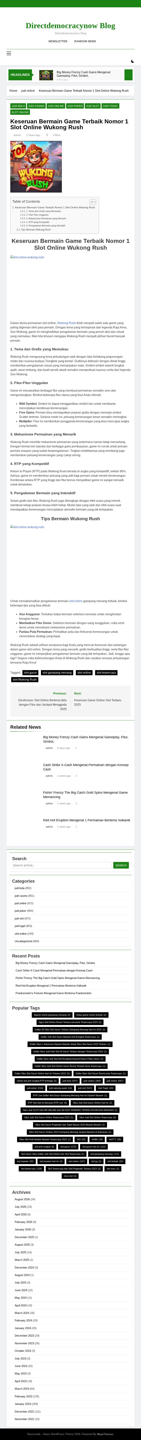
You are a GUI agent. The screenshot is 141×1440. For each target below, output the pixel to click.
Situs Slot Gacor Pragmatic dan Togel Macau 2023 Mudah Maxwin (70, 1125)
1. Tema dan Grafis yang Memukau (43, 211)
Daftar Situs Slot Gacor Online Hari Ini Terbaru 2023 (42, 1073)
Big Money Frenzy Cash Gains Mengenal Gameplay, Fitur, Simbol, (83, 73)
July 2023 (20, 1358)
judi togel (110, 106)
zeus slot (70, 1176)
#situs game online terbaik (91, 1015)
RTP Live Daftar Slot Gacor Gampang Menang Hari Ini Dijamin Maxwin (70, 1095)
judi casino (36, 106)
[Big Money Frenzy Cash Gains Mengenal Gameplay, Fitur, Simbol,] (46, 77)
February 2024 (23, 1320)
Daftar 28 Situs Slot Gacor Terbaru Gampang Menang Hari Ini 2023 (70, 1029)
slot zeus (113, 1168)
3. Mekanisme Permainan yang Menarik (46, 218)
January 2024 (23, 1328)
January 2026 (23, 1229)
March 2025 (22, 1259)
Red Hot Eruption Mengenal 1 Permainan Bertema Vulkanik (86, 820)
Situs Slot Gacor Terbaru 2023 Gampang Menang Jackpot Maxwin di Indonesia (70, 1132)
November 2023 (24, 1343)
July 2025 (20, 1252)
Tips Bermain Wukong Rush (36, 229)
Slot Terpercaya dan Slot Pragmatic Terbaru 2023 (74, 1168)
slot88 (97, 1139)
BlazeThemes (105, 1434)
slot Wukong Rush (25, 679)
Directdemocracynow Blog (70, 25)
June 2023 (21, 1366)
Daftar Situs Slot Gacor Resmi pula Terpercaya (101, 1073)
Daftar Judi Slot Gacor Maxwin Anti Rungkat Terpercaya (70, 1037)
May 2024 (21, 1297)
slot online (20, 112)
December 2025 (24, 1237)
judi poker (75, 106)
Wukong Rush (66, 323)
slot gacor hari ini (94, 1146)
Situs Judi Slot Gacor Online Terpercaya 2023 (48, 1117)
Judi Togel (105, 1088)
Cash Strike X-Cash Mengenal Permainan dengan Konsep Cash (54, 970)
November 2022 (24, 1419)
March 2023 (22, 1388)
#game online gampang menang (52, 1015)
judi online (56, 106)
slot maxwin (25, 1161)
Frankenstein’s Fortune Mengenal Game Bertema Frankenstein (53, 993)
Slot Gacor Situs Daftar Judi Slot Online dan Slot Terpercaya (52, 1154)
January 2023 (23, 1403)
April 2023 (21, 1381)
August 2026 (22, 1199)
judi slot (92, 106)
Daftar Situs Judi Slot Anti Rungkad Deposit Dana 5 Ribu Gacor (70, 1059)
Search (121, 865)
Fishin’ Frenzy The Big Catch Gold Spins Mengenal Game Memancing (58, 977)
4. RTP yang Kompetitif (37, 222)
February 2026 (23, 1221)
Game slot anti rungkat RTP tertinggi (37, 1081)
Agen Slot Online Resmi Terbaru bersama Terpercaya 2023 (70, 1022)
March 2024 (22, 1312)
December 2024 (24, 1267)
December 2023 (24, 1335)
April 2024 (21, 1305)
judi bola (18, 106)
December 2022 (24, 1411)
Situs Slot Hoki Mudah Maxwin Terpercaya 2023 (45, 1139)
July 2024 (20, 1282)
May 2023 (21, 1373)
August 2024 (22, 1275)
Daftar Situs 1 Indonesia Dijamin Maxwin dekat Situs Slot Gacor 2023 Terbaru (70, 1044)
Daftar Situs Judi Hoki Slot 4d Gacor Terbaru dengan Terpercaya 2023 (70, 1051)
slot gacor (30, 672)
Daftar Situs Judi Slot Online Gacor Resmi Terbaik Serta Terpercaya (70, 1066)
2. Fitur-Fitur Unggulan (37, 215)
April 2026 (21, 1214)
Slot (81, 1139)
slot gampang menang (57, 672)
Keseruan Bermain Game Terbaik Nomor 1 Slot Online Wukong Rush (55, 207)
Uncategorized (23, 941)
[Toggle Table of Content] (91, 202)
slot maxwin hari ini (51, 1161)
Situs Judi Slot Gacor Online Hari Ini (92, 1103)
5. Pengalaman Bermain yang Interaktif (45, 225)
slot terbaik (115, 1161)
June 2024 (21, 1290)
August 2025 (22, 1244)
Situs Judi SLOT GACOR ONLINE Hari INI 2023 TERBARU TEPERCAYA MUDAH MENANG (70, 1110)
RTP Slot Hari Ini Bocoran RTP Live (47, 1103)
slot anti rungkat (44, 1146)
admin (17, 135)
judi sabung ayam (60, 1088)
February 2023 (23, 1396)
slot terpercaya (106, 672)
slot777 (115, 1139)
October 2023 (23, 1350)
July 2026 (20, 1206)
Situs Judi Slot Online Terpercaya (97, 1117)
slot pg (96, 1161)
